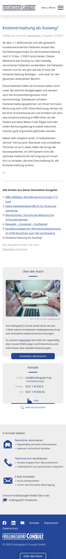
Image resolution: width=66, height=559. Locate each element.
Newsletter (34, 35)
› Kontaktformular (34, 381)
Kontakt (34, 523)
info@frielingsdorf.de (38, 377)
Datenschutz (10, 528)
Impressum (51, 523)
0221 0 (34, 386)
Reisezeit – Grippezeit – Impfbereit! (26, 224)
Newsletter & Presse (15, 249)
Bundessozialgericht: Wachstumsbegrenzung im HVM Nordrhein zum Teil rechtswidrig (33, 231)
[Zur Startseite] (19, 7)
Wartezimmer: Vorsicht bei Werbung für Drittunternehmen (29, 217)
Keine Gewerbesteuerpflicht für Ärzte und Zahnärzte (30, 208)
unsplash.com (54, 318)
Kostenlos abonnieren (33, 356)
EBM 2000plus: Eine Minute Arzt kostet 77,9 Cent (31, 199)
